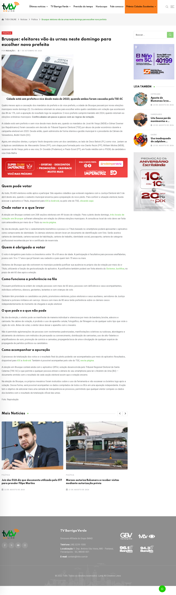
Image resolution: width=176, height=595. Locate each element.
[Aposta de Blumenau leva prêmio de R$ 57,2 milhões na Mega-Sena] (140, 99)
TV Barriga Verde (59, 7)
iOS (47, 201)
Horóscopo (101, 7)
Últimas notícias (37, 7)
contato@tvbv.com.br (78, 556)
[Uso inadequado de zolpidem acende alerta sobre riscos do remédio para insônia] (140, 140)
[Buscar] (167, 6)
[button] (119, 413)
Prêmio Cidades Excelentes (140, 7)
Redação (10, 51)
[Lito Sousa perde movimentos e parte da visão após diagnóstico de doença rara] (140, 119)
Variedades (156, 114)
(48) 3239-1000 (78, 544)
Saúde (154, 135)
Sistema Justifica (115, 268)
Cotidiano (155, 94)
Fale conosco (116, 7)
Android (55, 201)
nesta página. (50, 222)
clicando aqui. (87, 201)
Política (6, 475)
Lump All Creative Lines (109, 575)
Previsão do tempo (83, 7)
